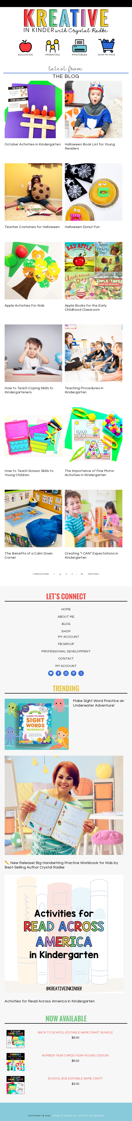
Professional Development (66, 651)
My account (68, 636)
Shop (66, 631)
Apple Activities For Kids (25, 305)
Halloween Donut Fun (82, 227)
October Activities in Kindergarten (33, 144)
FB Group (66, 644)
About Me (66, 616)
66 (82, 574)
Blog (66, 624)
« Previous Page (41, 574)
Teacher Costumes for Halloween (32, 227)
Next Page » (94, 574)
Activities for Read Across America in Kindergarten (50, 1001)
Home (66, 609)
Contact (66, 658)
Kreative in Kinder (66, 22)
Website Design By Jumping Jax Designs (78, 1116)
